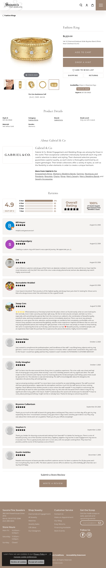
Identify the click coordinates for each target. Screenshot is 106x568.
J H (17, 260)
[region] (31, 49)
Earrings (80, 174)
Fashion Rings (10, 15)
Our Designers (34, 531)
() (55, 201)
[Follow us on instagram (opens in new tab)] (89, 535)
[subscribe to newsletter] (99, 523)
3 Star (21, 206)
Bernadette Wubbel (25, 283)
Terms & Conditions (56, 555)
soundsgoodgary (24, 241)
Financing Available (62, 527)
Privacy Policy (39, 554)
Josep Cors (21, 303)
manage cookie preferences (25, 557)
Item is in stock (83, 89)
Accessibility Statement (76, 555)
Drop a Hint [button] (83, 62)
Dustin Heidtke (23, 452)
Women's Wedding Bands (64, 174)
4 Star (21, 203)
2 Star (21, 208)
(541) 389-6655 (37, 97)
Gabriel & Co (58, 120)
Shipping (73, 75)
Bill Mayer (20, 222)
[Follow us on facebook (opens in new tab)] (82, 535)
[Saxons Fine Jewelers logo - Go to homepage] (12, 5)
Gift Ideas (32, 527)
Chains (57, 176)
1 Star (22, 211)
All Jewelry (32, 517)
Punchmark (58, 563)
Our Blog (58, 521)
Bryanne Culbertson (25, 404)
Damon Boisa (22, 339)
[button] (81, 5)
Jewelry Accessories (44, 179)
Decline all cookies (18, 562)
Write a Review (53, 483)
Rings (63, 176)
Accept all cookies (36, 562)
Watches (32, 521)
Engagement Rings (43, 174)
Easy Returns (59, 524)
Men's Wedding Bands (89, 176)
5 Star (21, 201)
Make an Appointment (63, 517)
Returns (93, 75)
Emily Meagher (23, 362)
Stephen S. (21, 427)
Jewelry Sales (33, 524)
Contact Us (58, 514)
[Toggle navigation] (101, 5)
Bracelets (48, 176)
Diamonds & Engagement (39, 514)
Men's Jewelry (72, 176)
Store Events (59, 531)
